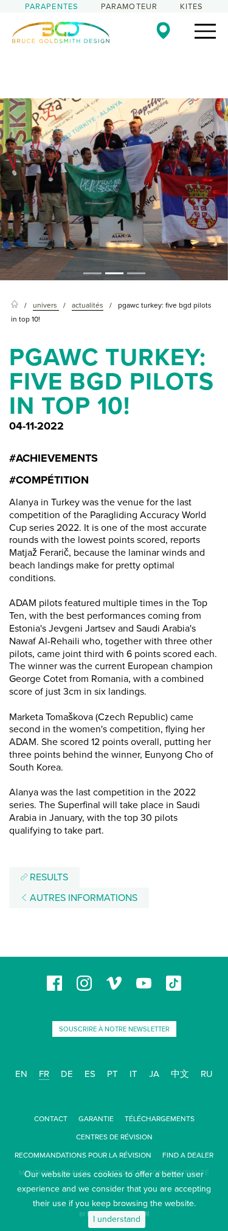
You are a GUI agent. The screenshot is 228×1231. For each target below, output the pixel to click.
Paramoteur (129, 7)
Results (47, 877)
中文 (180, 1073)
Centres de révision (114, 1137)
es (90, 1073)
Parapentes (52, 7)
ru (207, 1073)
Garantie (96, 1119)
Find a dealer (187, 1155)
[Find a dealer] (163, 30)
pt (112, 1073)
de (67, 1073)
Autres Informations (82, 898)
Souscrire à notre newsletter (114, 1029)
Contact (50, 1119)
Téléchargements (160, 1119)
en (21, 1073)
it (133, 1073)
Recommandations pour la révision (83, 1155)
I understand (116, 1219)
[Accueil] (14, 305)
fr (44, 1073)
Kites (192, 7)
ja (154, 1073)
